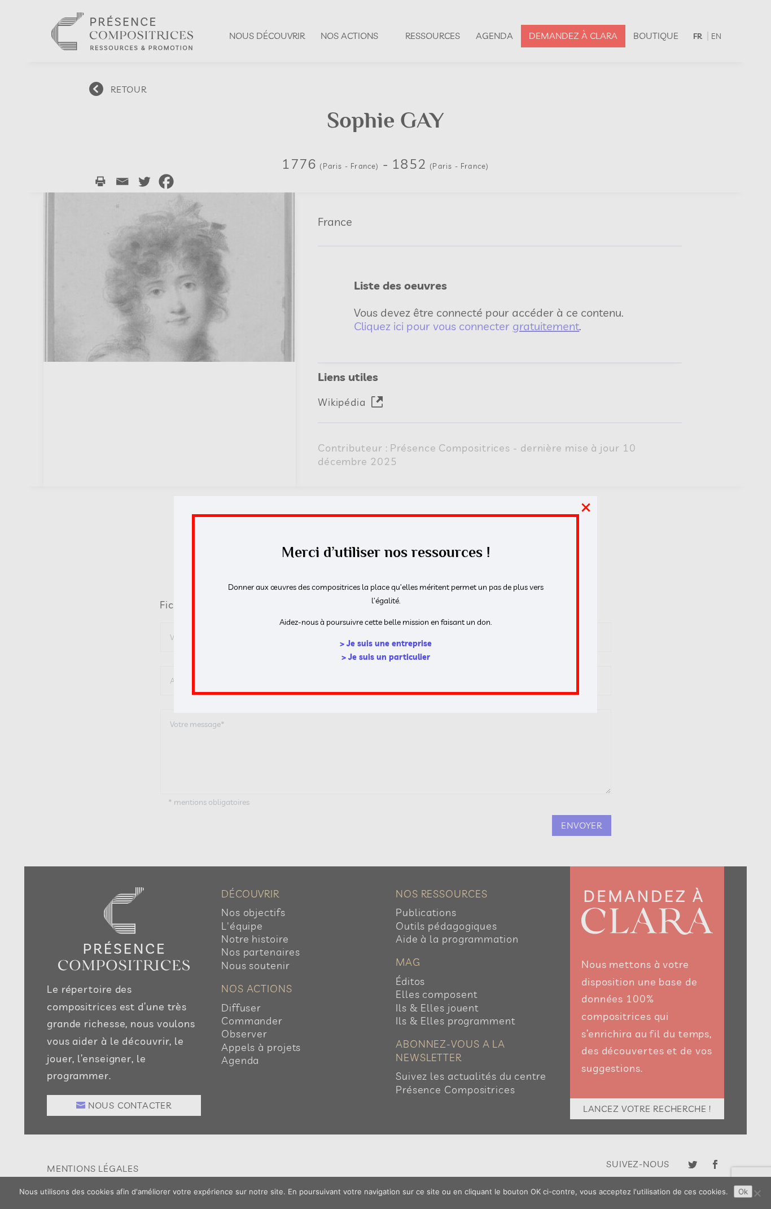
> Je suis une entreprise (386, 643)
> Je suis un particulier (385, 657)
